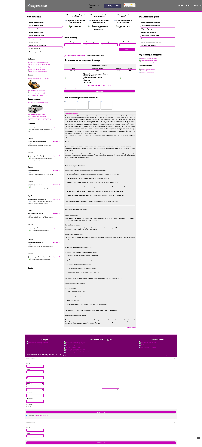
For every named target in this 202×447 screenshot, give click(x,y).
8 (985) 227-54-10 (106, 85)
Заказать (99, 91)
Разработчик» (168, 354)
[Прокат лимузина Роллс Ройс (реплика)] (29, 259)
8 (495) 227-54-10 (94, 85)
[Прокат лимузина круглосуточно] (29, 143)
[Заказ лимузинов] (29, 129)
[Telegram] (95, 6)
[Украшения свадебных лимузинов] (148, 58)
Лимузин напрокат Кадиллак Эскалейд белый (38, 118)
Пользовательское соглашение (41, 415)
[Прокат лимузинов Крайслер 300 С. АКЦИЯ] (35, 84)
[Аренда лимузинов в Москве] (29, 244)
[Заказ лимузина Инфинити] (29, 230)
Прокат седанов (33, 29)
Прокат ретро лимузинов (36, 38)
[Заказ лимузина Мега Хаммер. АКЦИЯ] (38, 95)
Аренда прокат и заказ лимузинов (150, 22)
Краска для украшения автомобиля (151, 42)
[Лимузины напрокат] (29, 172)
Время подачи (29, 386)
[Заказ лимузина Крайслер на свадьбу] (37, 116)
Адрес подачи (29, 392)
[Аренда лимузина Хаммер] (29, 187)
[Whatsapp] (99, 6)
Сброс (127, 49)
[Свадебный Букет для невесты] (147, 69)
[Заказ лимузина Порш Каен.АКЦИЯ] (37, 92)
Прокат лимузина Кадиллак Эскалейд (37, 69)
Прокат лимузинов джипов (36, 32)
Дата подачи (28, 380)
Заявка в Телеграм (69, 88)
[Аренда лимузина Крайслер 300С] (29, 201)
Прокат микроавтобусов (36, 25)
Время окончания (105, 386)
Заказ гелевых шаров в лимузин (150, 35)
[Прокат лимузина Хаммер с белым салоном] (39, 64)
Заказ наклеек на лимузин (148, 32)
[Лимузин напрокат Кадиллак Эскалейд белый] (39, 119)
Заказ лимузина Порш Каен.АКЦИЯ (36, 90)
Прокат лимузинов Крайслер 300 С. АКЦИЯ (38, 78)
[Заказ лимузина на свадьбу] (29, 215)
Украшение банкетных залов (149, 38)
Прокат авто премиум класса (37, 45)
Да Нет (29, 406)
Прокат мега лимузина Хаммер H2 (36, 66)
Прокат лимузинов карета (36, 35)
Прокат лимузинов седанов (36, 22)
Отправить (101, 412)
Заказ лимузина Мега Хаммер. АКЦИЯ (37, 93)
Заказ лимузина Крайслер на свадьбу (36, 114)
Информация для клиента (148, 45)
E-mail (27, 375)
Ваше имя (28, 363)
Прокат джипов (33, 42)
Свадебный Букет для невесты (149, 29)
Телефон (28, 369)
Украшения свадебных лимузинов (150, 25)
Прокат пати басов (34, 48)
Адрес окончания (29, 398)
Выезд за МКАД (29, 404)
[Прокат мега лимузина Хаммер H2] (36, 67)
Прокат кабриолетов (35, 52)
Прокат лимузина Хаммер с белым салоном (38, 62)
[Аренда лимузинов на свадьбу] (29, 158)
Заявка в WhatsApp (79, 88)
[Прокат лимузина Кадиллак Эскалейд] (37, 71)
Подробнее (30, 138)
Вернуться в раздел (131, 327)
